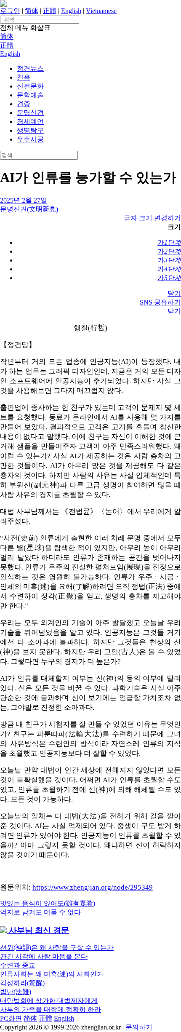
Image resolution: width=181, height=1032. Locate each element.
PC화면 (11, 1018)
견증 (23, 103)
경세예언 (30, 121)
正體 (49, 10)
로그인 (10, 10)
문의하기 (138, 1027)
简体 (31, 10)
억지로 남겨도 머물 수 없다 (40, 912)
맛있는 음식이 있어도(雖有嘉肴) (47, 903)
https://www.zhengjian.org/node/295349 (92, 887)
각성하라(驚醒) (22, 983)
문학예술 (30, 95)
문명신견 (30, 112)
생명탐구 (30, 130)
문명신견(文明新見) (29, 209)
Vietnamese (101, 10)
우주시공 (30, 139)
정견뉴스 (30, 68)
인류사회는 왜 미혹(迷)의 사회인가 (52, 974)
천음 (23, 77)
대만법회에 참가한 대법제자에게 (49, 1000)
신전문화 (30, 86)
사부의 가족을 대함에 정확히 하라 (50, 1009)
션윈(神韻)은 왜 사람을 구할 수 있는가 (57, 947)
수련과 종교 (17, 965)
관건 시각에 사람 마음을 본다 (44, 956)
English (71, 10)
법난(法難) (15, 991)
